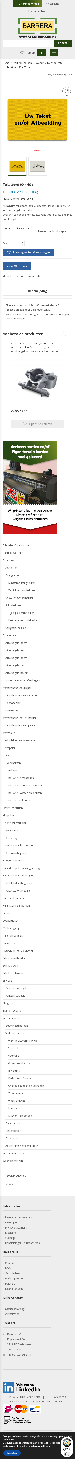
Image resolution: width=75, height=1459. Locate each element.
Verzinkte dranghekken (21, 590)
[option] (17, 166)
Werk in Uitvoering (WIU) (49, 62)
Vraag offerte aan (17, 266)
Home (6, 62)
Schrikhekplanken (13, 973)
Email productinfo (30, 276)
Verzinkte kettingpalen (18, 890)
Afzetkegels (9, 635)
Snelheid (13, 1048)
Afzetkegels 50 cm (16, 650)
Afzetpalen (9, 733)
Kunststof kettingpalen (18, 883)
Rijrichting (14, 1070)
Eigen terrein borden (20, 1115)
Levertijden (11, 1222)
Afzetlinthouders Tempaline (19, 725)
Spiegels (7, 980)
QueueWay (11, 710)
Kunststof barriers (13, 898)
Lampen (7, 913)
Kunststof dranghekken (21, 583)
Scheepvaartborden (14, 958)
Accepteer (12, 1452)
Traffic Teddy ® (12, 1010)
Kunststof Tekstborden (16, 905)
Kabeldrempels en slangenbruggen (23, 868)
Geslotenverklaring (19, 1063)
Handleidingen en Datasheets (22, 1243)
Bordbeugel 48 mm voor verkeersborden (35, 351)
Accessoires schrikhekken (25, 343)
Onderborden (13, 1130)
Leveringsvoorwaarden (18, 1217)
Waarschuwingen (13, 1160)
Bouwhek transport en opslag (25, 785)
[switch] (67, 1454)
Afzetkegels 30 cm (16, 643)
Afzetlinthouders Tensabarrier (20, 695)
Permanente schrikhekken (23, 620)
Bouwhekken (13, 763)
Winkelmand (52, 3)
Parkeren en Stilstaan (20, 1078)
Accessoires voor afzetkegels (22, 680)
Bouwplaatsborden (19, 800)
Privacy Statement (16, 1227)
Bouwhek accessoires (21, 778)
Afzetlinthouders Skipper (17, 688)
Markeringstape (12, 928)
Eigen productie (14, 1288)
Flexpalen (8, 815)
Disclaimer (11, 1232)
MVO (8, 1268)
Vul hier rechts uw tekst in (17, 228)
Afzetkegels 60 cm (16, 658)
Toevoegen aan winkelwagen (31, 252)
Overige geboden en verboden (26, 1085)
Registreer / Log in (38, 11)
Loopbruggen (11, 920)
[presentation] (63, 333)
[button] (66, 91)
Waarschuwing (16, 1100)
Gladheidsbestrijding (14, 823)
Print (8, 276)
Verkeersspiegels (15, 995)
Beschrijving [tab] (37, 291)
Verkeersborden (22, 62)
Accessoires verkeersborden (22, 1145)
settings (45, 1446)
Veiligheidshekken (15, 628)
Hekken (12, 770)
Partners (10, 1283)
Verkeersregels (16, 1093)
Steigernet (9, 1003)
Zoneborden (12, 1123)
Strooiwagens (13, 838)
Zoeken (9, 1184)
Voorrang (13, 1055)
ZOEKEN (63, 43)
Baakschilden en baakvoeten (19, 740)
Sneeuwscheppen (15, 853)
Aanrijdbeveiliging (13, 552)
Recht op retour (14, 1278)
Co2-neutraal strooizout (19, 845)
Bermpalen (9, 748)
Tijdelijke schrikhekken (21, 613)
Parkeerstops (10, 943)
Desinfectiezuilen (13, 808)
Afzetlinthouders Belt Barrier (19, 718)
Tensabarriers (13, 703)
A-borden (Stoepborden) (17, 545)
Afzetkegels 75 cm (16, 665)
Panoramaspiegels (16, 988)
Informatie (14, 1108)
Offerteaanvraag (29, 3)
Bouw (6, 755)
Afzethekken (10, 568)
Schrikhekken (13, 605)
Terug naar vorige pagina (59, 74)
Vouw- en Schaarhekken (19, 598)
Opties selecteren (40, 424)
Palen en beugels (39, 347)
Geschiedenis (13, 1273)
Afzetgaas (9, 560)
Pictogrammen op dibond (18, 950)
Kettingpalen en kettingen (18, 875)
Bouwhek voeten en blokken (25, 793)
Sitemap (10, 1238)
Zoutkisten (11, 830)
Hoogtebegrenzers (14, 860)
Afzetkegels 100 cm (17, 673)
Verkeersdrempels (13, 1153)
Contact (9, 1263)
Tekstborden (12, 1138)
